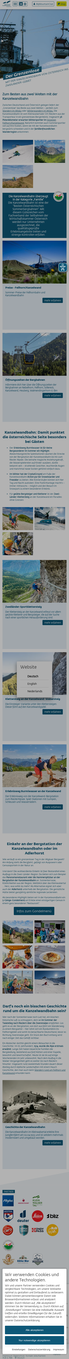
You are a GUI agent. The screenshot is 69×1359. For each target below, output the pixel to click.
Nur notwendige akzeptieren (34, 1340)
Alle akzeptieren (35, 1330)
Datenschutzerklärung (39, 1349)
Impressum (58, 1349)
